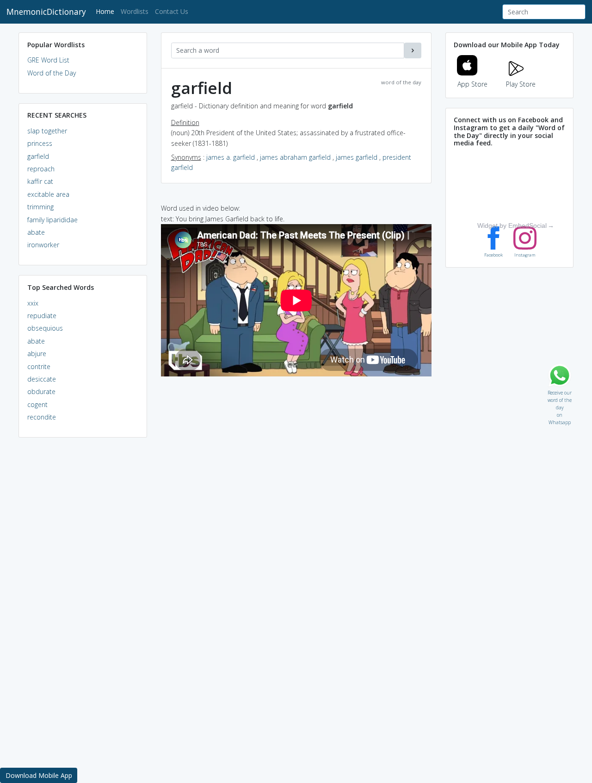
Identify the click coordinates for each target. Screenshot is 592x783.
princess (39, 143)
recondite (41, 417)
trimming (40, 206)
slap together (47, 130)
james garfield (356, 157)
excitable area (48, 194)
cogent (37, 404)
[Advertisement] (82, 586)
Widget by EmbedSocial (512, 225)
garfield (38, 156)
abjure (36, 353)
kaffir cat (40, 181)
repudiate (41, 315)
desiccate (41, 379)
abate (36, 232)
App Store (472, 84)
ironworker (43, 244)
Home (106, 11)
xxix (32, 303)
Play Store (521, 84)
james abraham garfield (295, 157)
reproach (41, 168)
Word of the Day (51, 73)
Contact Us (171, 11)
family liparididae (52, 219)
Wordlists (134, 11)
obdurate (41, 391)
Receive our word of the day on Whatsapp (560, 390)
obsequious (45, 328)
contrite (38, 366)
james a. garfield (230, 157)
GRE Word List (48, 60)
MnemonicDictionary (46, 11)
